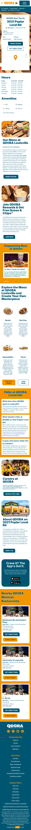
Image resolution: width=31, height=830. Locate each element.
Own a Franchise (15, 746)
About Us (15, 740)
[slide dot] (6, 281)
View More (23, 382)
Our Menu (15, 758)
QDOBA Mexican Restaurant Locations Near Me (15, 809)
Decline (22, 827)
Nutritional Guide (15, 767)
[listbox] (16, 265)
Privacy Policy (15, 800)
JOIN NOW (9, 237)
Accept (17, 827)
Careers (15, 743)
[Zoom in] (26, 55)
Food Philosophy (15, 761)
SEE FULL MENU (8, 382)
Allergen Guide (15, 770)
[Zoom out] (26, 57)
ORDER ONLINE (15, 44)
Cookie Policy (15, 794)
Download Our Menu (15, 776)
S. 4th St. (6, 698)
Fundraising (15, 791)
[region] (15, 60)
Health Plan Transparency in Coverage (15, 803)
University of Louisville (12, 660)
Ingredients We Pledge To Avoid (15, 773)
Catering (20, 104)
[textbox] (15, 160)
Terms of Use (15, 797)
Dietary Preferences (15, 764)
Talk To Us (15, 785)
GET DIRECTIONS (15, 49)
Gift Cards (15, 788)
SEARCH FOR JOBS (12, 494)
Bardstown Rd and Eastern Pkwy (14, 621)
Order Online (24, 3)
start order (10, 640)
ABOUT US (9, 551)
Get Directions (11, 634)
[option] (16, 265)
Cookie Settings (11, 827)
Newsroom (15, 749)
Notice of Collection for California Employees (15, 806)
